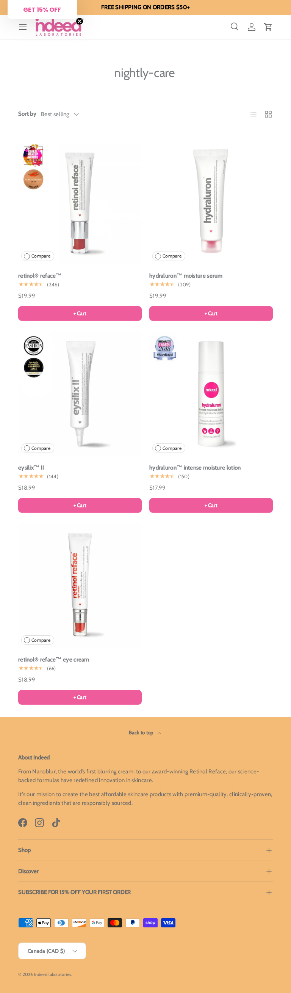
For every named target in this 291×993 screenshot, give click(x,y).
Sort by (27, 113)
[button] (268, 27)
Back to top (142, 732)
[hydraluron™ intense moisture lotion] (211, 394)
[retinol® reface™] (80, 202)
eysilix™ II (31, 467)
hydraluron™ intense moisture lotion (195, 467)
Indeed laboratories (52, 974)
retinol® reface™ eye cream (53, 659)
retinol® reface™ (40, 275)
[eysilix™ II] (80, 394)
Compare (40, 256)
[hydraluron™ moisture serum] (211, 202)
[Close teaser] (79, 21)
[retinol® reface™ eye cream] (80, 586)
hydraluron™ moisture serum (186, 275)
